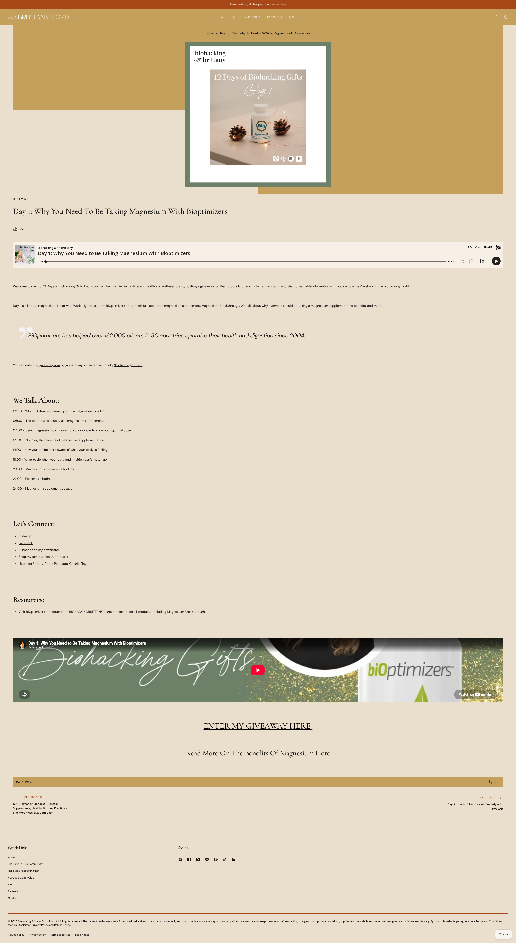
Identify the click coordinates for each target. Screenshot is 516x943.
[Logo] (38, 16)
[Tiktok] (224, 859)
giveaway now (49, 365)
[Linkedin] (233, 859)
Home (209, 33)
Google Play (78, 563)
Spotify (38, 563)
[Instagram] (180, 859)
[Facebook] (189, 859)
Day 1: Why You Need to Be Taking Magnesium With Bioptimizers (271, 33)
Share (22, 228)
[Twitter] (198, 859)
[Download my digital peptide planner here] (258, 4)
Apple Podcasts (56, 563)
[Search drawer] (496, 17)
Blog (222, 33)
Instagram (26, 536)
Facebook (26, 543)
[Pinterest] (215, 859)
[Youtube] (207, 859)
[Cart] (505, 17)
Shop (22, 557)
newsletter (51, 550)
